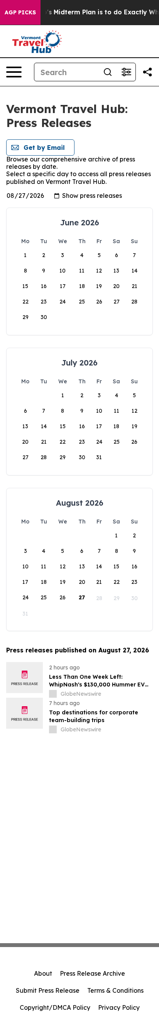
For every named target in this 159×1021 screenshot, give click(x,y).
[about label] (53, 694)
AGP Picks (20, 12)
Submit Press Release (48, 990)
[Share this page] (147, 72)
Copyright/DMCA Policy (55, 1007)
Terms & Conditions (115, 990)
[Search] (107, 72)
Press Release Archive (92, 973)
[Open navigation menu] (14, 72)
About (43, 973)
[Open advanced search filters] (126, 72)
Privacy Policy (119, 1007)
